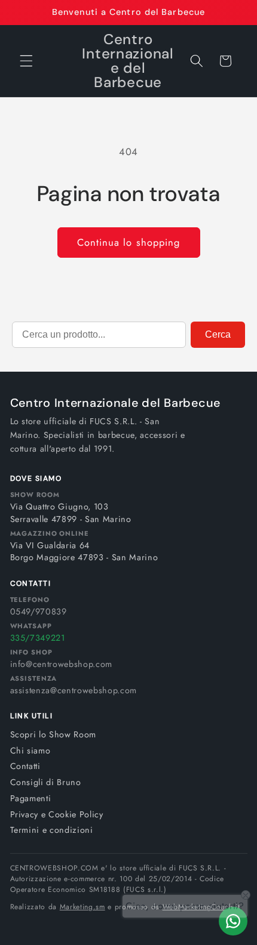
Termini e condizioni (51, 830)
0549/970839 (38, 611)
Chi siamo (30, 750)
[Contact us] (233, 921)
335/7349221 (37, 638)
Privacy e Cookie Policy (56, 814)
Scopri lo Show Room (53, 734)
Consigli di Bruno (45, 782)
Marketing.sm (82, 906)
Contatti (25, 766)
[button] (26, 61)
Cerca (218, 334)
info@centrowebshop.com (61, 664)
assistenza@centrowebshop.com (73, 690)
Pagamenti (30, 798)
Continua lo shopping (128, 242)
